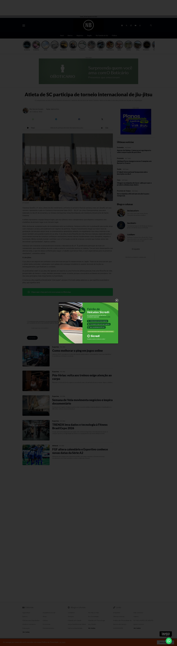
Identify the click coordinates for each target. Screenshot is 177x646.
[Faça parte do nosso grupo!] (169, 641)
